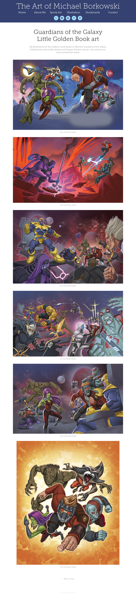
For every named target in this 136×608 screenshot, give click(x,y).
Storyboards (93, 12)
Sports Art (56, 12)
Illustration (73, 12)
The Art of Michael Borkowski (68, 6)
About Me (40, 12)
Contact (113, 12)
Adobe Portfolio (71, 592)
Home (22, 12)
